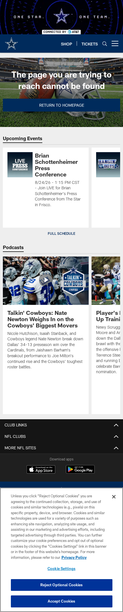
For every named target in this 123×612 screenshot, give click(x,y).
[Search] (104, 43)
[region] (61, 550)
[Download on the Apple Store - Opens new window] (40, 470)
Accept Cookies (62, 601)
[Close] (114, 496)
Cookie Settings (61, 568)
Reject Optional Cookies (61, 585)
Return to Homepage (61, 105)
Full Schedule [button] (61, 233)
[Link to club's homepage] (11, 41)
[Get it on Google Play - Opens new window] (80, 472)
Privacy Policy (74, 557)
